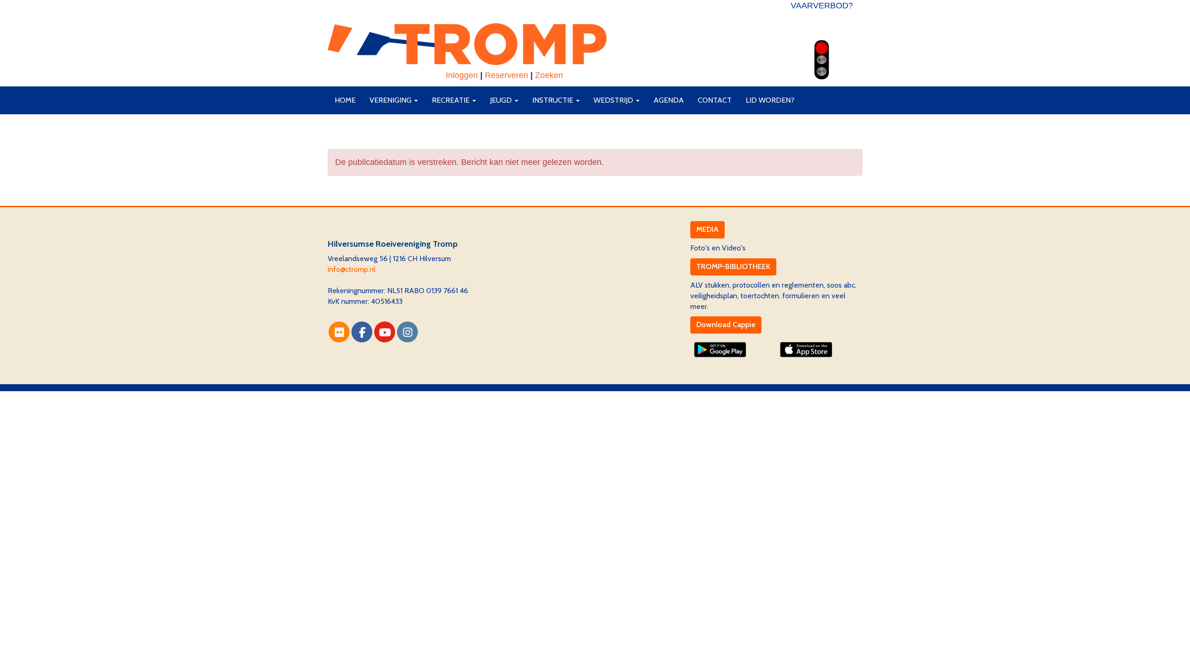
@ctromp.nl (352, 269)
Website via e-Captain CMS (372, 396)
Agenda (669, 100)
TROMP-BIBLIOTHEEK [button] (733, 266)
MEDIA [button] (707, 229)
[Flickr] (339, 333)
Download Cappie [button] (725, 324)
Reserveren (506, 75)
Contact (715, 100)
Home (345, 100)
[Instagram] (407, 333)
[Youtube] (384, 333)
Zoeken (549, 75)
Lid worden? (770, 100)
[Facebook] (361, 333)
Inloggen (462, 75)
